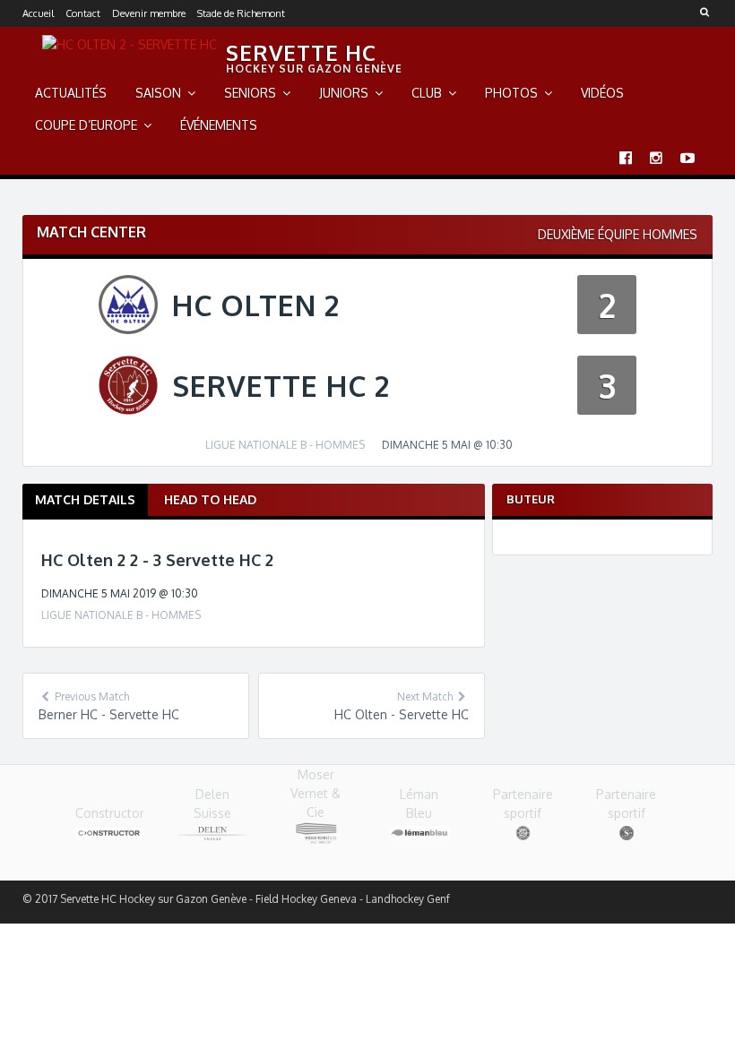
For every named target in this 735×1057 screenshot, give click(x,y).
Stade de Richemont (241, 13)
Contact (82, 13)
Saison (158, 92)
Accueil (38, 13)
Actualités (71, 92)
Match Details (85, 499)
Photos (511, 92)
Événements (218, 125)
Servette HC (301, 52)
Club (426, 92)
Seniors (250, 92)
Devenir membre (149, 13)
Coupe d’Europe (86, 125)
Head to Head (210, 499)
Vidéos (602, 92)
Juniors (343, 92)
